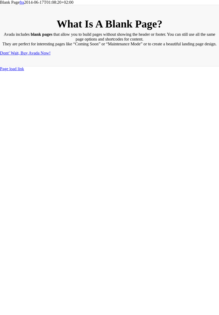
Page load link (12, 68)
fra (21, 2)
